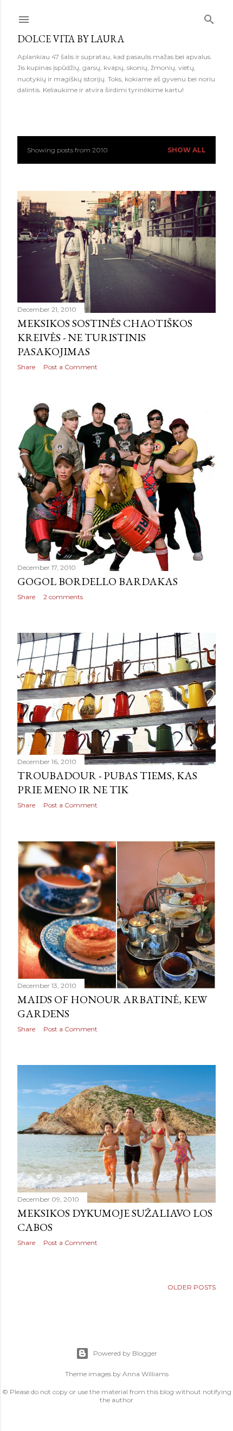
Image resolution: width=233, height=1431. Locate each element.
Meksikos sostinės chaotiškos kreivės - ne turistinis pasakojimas (104, 337)
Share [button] (26, 367)
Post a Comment (70, 367)
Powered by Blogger (125, 1353)
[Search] (209, 17)
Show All (186, 150)
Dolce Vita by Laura (70, 39)
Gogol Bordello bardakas (97, 581)
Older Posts (191, 1287)
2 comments (63, 597)
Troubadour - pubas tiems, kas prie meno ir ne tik (107, 782)
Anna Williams (145, 1374)
